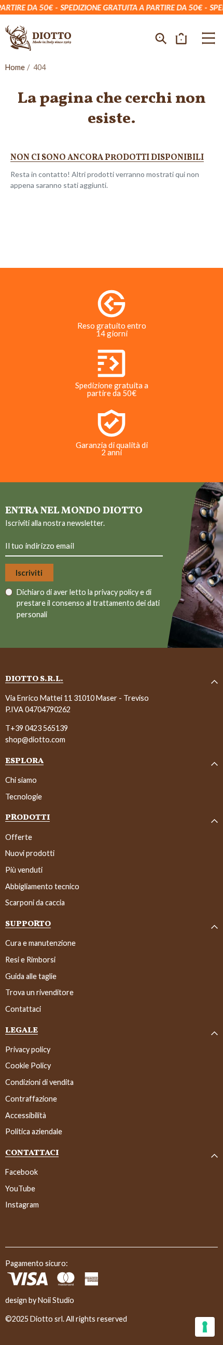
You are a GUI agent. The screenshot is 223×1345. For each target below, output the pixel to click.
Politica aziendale (33, 1131)
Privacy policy (27, 1049)
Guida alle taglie (31, 976)
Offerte (18, 837)
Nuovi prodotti (29, 853)
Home (15, 67)
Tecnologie (23, 796)
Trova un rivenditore (39, 992)
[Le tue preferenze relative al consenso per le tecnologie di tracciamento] (205, 1327)
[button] (161, 38)
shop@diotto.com (35, 739)
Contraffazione (31, 1098)
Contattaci (23, 1008)
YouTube (20, 1188)
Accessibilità (25, 1115)
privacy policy (117, 592)
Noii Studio (56, 1300)
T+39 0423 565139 (36, 728)
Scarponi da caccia (35, 902)
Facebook (21, 1171)
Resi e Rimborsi (30, 959)
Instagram (22, 1204)
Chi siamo (21, 780)
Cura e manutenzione (40, 943)
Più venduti (24, 869)
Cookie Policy (28, 1065)
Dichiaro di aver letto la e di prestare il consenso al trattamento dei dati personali (88, 603)
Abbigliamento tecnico (42, 886)
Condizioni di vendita (39, 1082)
